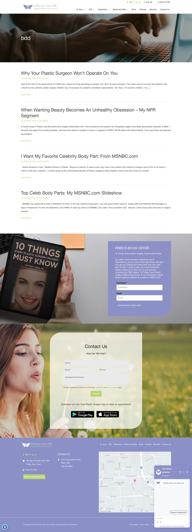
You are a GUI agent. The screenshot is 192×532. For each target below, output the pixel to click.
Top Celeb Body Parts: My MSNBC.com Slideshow (71, 193)
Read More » (26, 94)
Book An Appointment (34, 477)
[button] (84, 9)
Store (141, 444)
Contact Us (166, 444)
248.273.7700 (164, 2)
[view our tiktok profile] (139, 2)
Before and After (130, 444)
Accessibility (133, 524)
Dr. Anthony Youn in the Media (34, 78)
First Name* (121, 283)
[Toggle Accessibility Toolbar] (5, 527)
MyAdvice (74, 524)
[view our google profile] (136, 2)
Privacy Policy (99, 387)
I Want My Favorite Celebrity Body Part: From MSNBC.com (79, 156)
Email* (119, 293)
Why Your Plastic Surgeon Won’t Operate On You (69, 73)
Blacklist (156, 444)
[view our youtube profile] (130, 2)
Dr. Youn (103, 444)
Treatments (117, 444)
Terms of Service (112, 387)
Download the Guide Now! (129, 305)
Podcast (148, 444)
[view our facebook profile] (127, 2)
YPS (110, 444)
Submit (96, 393)
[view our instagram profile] (133, 2)
